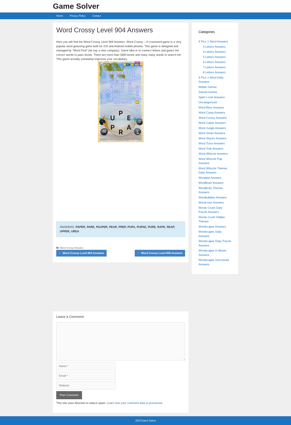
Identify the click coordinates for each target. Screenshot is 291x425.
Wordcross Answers (211, 202)
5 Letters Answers (214, 57)
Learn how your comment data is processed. (135, 403)
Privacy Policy (78, 15)
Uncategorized (208, 102)
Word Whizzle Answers (213, 153)
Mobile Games (208, 87)
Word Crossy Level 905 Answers (162, 253)
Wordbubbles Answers (213, 197)
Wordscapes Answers (212, 226)
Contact (96, 15)
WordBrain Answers (211, 182)
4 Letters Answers (214, 51)
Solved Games (208, 92)
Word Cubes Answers (212, 122)
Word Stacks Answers (213, 138)
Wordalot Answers (210, 177)
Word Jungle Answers (212, 128)
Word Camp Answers (212, 112)
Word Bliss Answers (211, 107)
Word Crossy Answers (71, 247)
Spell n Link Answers (212, 97)
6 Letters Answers (214, 62)
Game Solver (76, 6)
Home (59, 15)
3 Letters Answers (214, 46)
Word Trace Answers (212, 143)
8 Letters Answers (214, 72)
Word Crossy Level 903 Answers (83, 253)
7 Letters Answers (214, 67)
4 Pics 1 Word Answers (213, 41)
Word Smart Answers (212, 133)
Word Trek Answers (211, 148)
